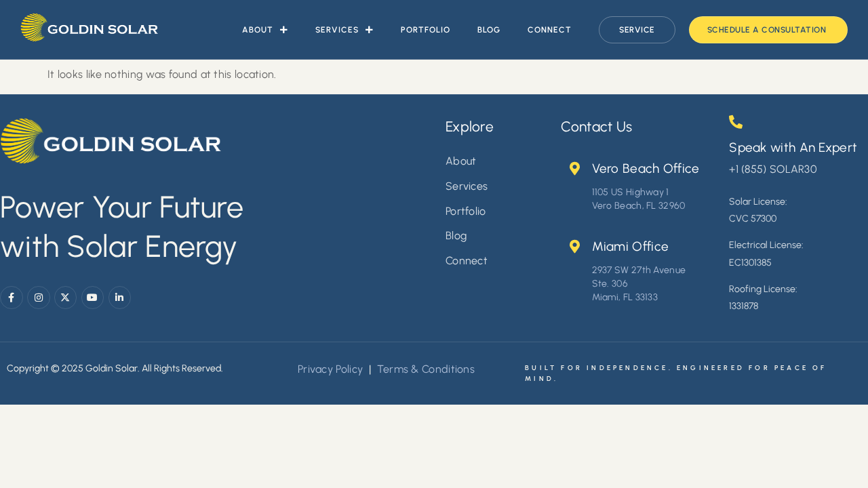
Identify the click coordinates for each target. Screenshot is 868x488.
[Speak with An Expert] (736, 122)
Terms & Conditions (424, 369)
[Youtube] (92, 297)
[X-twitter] (65, 297)
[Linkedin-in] (120, 297)
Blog (488, 30)
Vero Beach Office (646, 168)
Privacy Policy (330, 369)
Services (337, 30)
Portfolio (425, 30)
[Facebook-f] (11, 297)
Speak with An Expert (793, 147)
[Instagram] (38, 297)
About (257, 30)
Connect (550, 30)
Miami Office (630, 246)
